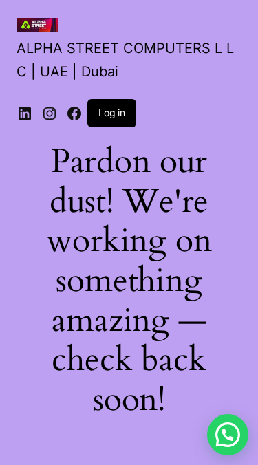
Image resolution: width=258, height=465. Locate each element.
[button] (227, 434)
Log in (111, 112)
